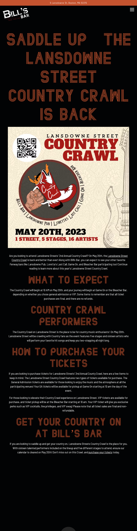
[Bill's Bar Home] (18, 13)
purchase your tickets (100, 452)
